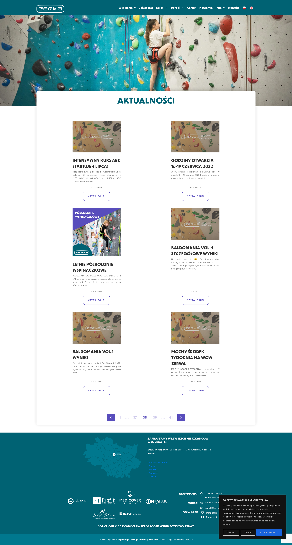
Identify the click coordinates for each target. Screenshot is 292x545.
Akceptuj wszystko (269, 532)
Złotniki (152, 470)
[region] (252, 517)
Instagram (211, 512)
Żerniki (152, 466)
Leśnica (152, 477)
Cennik (191, 7)
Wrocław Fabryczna (158, 463)
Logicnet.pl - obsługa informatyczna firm (138, 539)
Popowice (153, 473)
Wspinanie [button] (126, 7)
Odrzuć (248, 532)
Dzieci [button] (160, 7)
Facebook (211, 517)
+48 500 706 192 (213, 503)
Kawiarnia (206, 7)
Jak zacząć (146, 7)
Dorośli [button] (175, 7)
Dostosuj (231, 532)
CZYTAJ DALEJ (96, 196)
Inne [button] (219, 7)
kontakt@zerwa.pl (213, 508)
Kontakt (233, 7)
